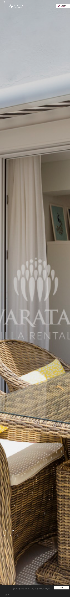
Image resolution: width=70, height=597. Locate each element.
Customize (61, 590)
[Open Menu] (6, 6)
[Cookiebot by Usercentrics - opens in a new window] (6, 595)
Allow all (61, 587)
